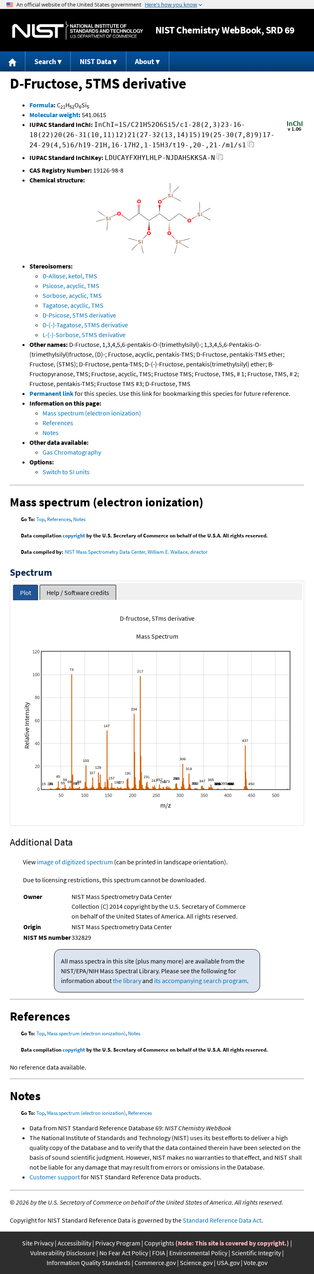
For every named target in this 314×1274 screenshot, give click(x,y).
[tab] (25, 593)
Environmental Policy (198, 1253)
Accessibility (74, 1243)
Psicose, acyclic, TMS (71, 286)
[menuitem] (12, 61)
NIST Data (95, 61)
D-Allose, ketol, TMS (70, 276)
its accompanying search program (200, 981)
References (58, 423)
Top (40, 519)
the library (127, 981)
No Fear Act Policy (123, 1253)
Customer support (54, 1177)
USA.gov (228, 1262)
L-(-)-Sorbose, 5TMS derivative (84, 335)
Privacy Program (117, 1243)
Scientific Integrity (256, 1253)
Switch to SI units (66, 472)
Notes (50, 432)
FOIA (158, 1253)
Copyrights (159, 1243)
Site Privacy (38, 1243)
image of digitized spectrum (75, 862)
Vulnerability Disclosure (62, 1253)
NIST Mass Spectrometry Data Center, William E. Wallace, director (136, 551)
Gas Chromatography (72, 452)
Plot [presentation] (25, 592)
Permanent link (51, 393)
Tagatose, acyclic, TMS (73, 305)
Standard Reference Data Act (222, 1220)
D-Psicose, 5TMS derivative (79, 315)
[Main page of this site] (12, 61)
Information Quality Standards (88, 1262)
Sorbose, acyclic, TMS (72, 295)
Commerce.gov (155, 1262)
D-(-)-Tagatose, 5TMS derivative (85, 325)
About (144, 61)
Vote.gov (255, 1262)
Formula (41, 105)
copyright (74, 535)
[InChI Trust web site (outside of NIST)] (294, 130)
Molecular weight (53, 115)
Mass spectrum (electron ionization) (92, 413)
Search (45, 61)
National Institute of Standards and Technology (77, 30)
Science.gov (196, 1262)
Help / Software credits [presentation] (78, 592)
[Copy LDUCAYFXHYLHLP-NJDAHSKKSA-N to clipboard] (219, 159)
